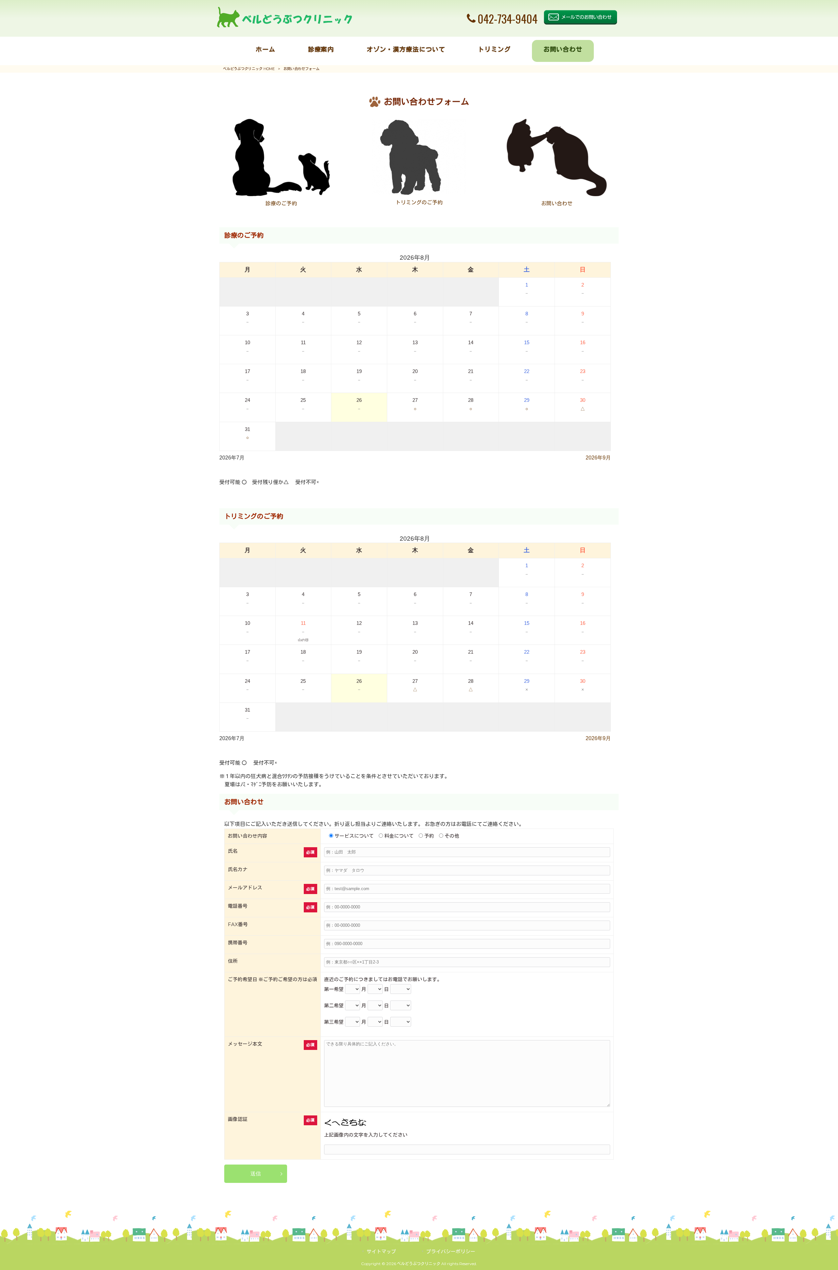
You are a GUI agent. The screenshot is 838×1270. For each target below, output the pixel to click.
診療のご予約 (281, 203)
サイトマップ (381, 1252)
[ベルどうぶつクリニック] (284, 26)
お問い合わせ (557, 203)
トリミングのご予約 (419, 202)
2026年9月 (598, 457)
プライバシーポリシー (450, 1252)
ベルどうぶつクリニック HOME (249, 68)
